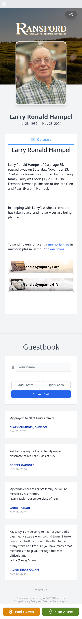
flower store (55, 249)
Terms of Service (52, 601)
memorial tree (58, 244)
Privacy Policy (29, 601)
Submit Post (41, 394)
